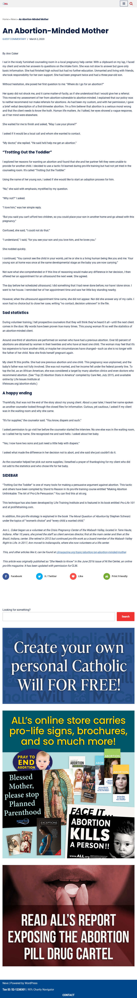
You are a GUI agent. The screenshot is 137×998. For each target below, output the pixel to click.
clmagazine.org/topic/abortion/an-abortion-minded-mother (91, 552)
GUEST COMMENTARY (14, 39)
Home (6, 19)
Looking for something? (17, 609)
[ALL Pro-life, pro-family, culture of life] (5, 3)
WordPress (31, 983)
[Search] (131, 3)
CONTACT (68, 995)
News (14, 19)
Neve (5, 983)
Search (125, 616)
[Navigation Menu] (124, 3)
